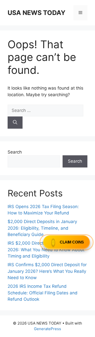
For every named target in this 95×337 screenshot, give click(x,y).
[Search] (15, 122)
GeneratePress (47, 328)
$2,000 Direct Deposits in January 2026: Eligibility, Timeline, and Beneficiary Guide (42, 228)
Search (15, 152)
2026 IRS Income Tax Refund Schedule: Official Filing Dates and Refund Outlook (43, 293)
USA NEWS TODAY (36, 12)
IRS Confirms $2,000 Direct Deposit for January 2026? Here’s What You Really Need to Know (47, 271)
